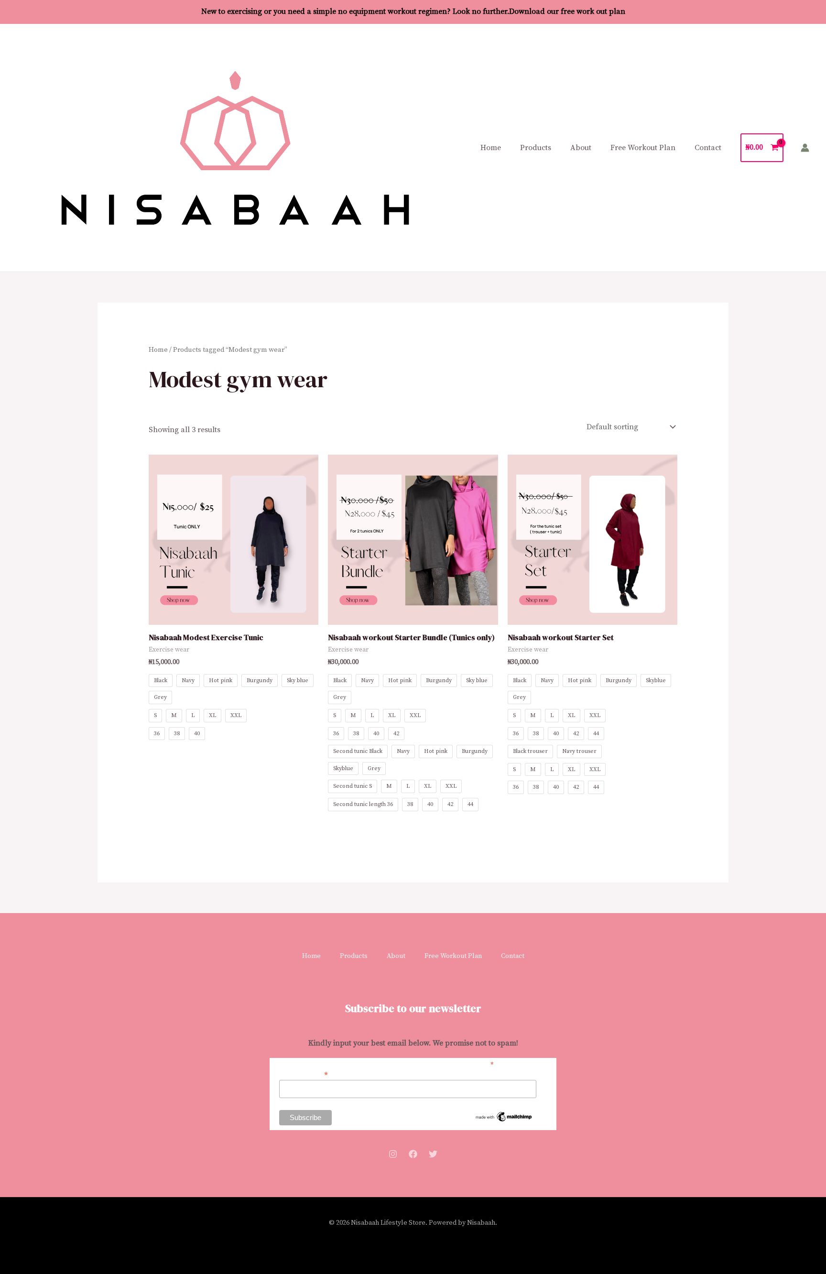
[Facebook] (413, 1154)
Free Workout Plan (642, 147)
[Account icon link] (805, 147)
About (580, 147)
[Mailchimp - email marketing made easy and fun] (504, 1116)
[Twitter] (433, 1154)
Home (490, 147)
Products (535, 147)
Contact (708, 147)
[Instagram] (393, 1154)
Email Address (303, 1073)
